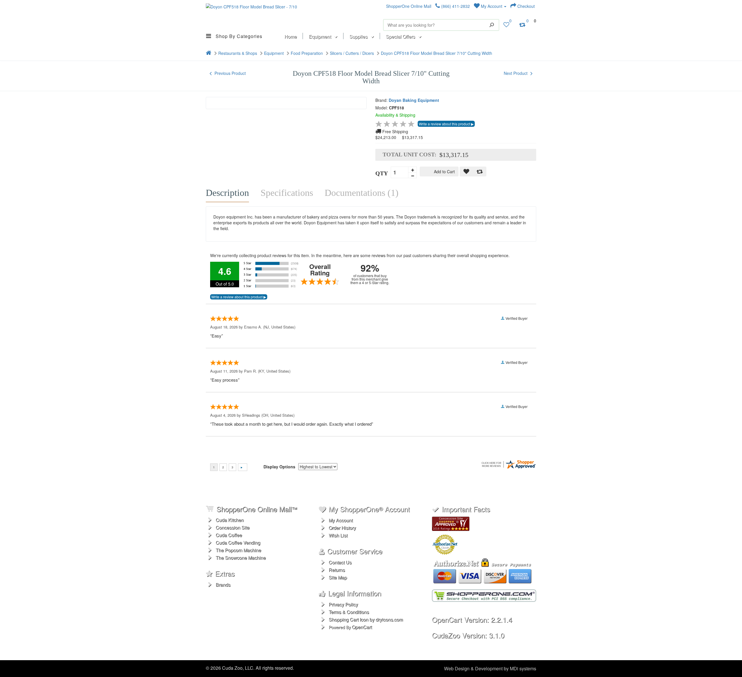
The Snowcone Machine (241, 557)
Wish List (338, 535)
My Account (491, 6)
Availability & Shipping (395, 115)
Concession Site (233, 527)
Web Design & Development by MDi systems (490, 668)
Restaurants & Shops (237, 53)
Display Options (279, 467)
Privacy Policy (343, 604)
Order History (342, 527)
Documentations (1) (362, 192)
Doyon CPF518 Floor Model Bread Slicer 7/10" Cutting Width (436, 53)
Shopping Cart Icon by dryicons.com (366, 619)
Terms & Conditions (349, 612)
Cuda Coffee (229, 535)
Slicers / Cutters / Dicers (352, 53)
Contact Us (340, 562)
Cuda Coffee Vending (238, 542)
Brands (223, 584)
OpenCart (362, 627)
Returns (337, 569)
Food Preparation (307, 53)
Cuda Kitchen (230, 520)
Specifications (287, 192)
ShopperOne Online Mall (408, 6)
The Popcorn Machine (238, 550)
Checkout (525, 6)
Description (227, 192)
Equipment (274, 53)
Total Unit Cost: (410, 154)
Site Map (338, 577)
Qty (381, 173)
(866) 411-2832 (455, 6)
